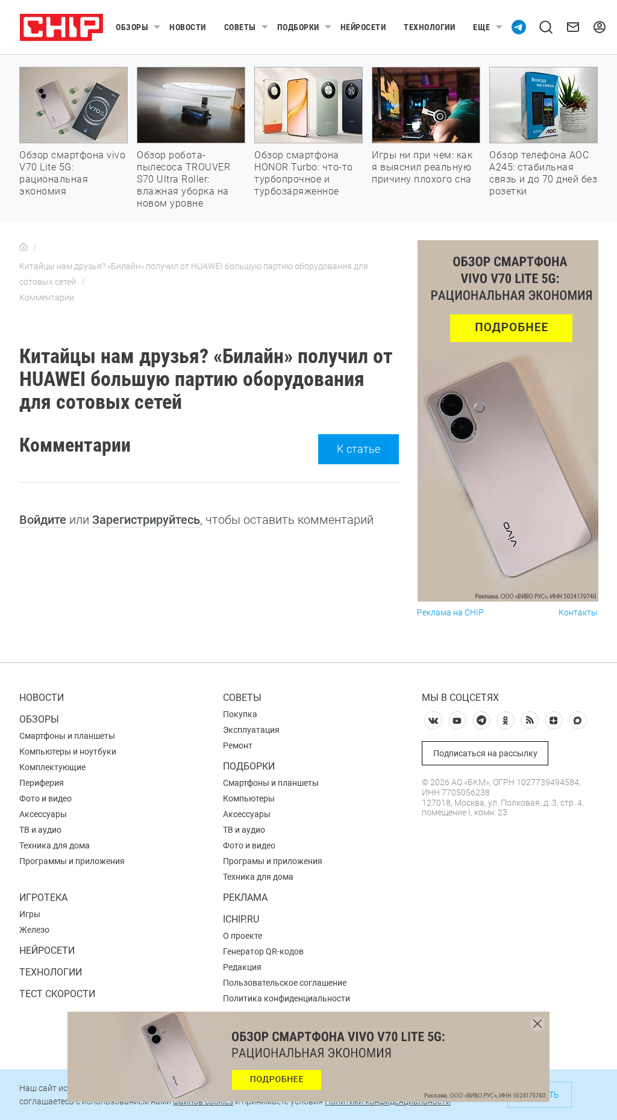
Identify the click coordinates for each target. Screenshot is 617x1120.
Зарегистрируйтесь (146, 519)
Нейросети (363, 27)
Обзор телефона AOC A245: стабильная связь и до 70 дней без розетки (543, 173)
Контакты (578, 612)
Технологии (429, 27)
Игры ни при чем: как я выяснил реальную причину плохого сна (422, 167)
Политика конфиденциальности (286, 998)
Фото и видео (45, 798)
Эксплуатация (251, 730)
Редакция (242, 967)
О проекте (242, 936)
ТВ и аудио (40, 830)
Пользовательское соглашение (284, 983)
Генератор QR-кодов (263, 951)
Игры (29, 914)
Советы (240, 27)
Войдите (42, 519)
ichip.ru (241, 919)
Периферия (41, 783)
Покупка (240, 714)
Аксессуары (43, 814)
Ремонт (237, 745)
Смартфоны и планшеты (67, 736)
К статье (358, 449)
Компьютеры (249, 798)
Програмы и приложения (272, 861)
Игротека (43, 897)
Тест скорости (57, 994)
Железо (34, 930)
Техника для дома (54, 845)
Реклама (245, 897)
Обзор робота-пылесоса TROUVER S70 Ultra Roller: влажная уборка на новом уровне (183, 179)
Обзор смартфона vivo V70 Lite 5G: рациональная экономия (72, 173)
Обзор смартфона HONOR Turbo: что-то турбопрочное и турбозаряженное (303, 173)
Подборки (298, 27)
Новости (187, 27)
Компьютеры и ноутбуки (67, 751)
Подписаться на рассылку (485, 753)
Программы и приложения (72, 861)
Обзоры (132, 27)
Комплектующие (52, 767)
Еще (481, 27)
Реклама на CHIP (450, 612)
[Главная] (23, 247)
